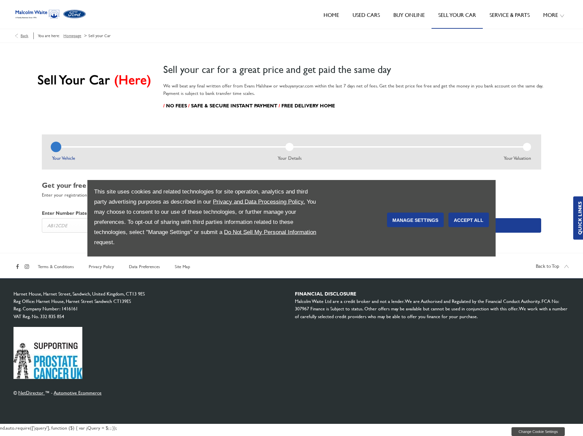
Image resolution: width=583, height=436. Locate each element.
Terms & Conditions (56, 266)
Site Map (182, 266)
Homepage (72, 35)
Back (24, 35)
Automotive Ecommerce (78, 392)
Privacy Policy (101, 266)
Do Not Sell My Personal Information (270, 232)
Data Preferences (144, 266)
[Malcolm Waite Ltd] (50, 14)
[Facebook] (17, 266)
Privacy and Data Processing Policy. (259, 201)
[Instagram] (27, 266)
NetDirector (31, 392)
